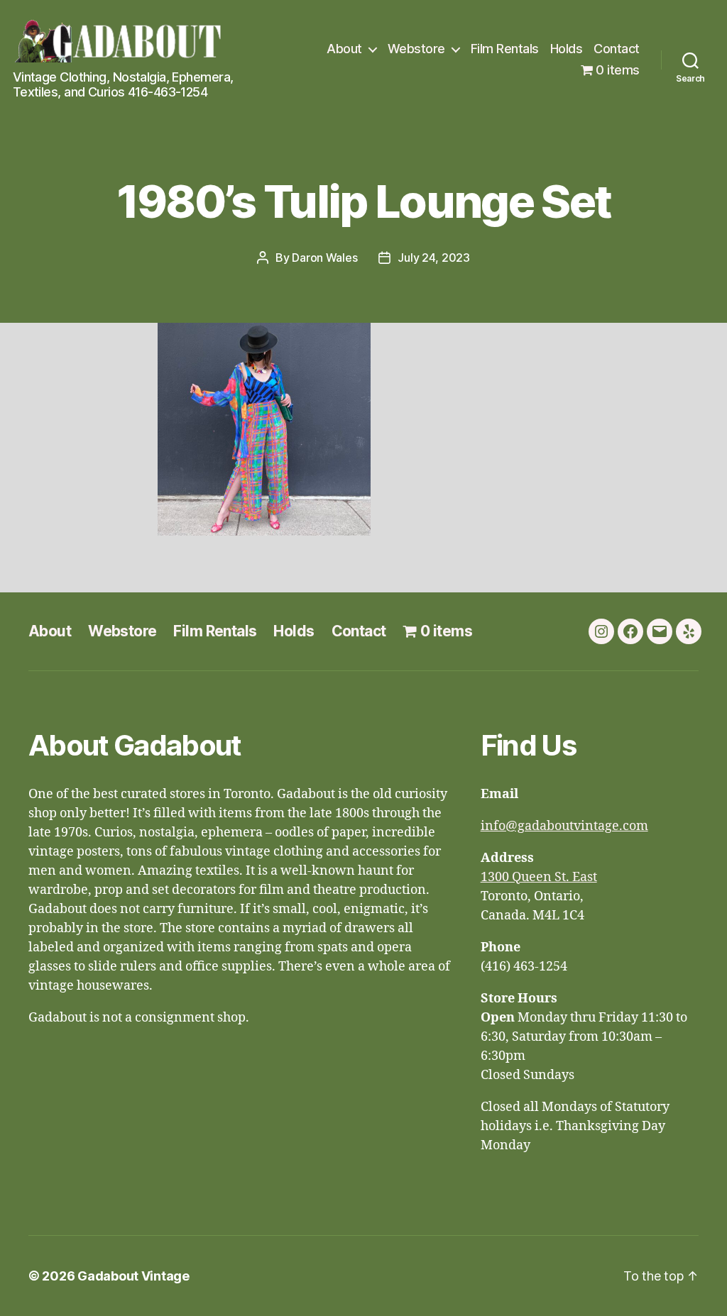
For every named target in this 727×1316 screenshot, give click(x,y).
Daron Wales (324, 257)
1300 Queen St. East (539, 877)
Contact (617, 48)
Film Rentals (505, 48)
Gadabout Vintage (133, 1275)
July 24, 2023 (434, 257)
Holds (566, 48)
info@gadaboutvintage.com (564, 826)
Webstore (416, 48)
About (344, 48)
